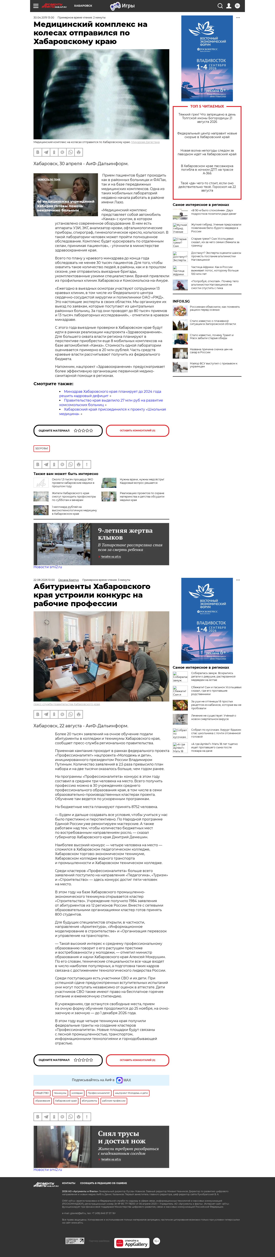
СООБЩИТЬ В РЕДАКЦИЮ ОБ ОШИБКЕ (103, 1183)
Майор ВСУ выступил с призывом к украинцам (213, 365)
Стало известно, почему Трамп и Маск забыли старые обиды (212, 337)
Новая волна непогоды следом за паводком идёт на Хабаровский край (207, 152)
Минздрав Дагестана (145, 142)
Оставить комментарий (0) (137, 430)
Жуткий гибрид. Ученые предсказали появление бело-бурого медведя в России (216, 228)
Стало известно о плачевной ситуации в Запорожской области (213, 323)
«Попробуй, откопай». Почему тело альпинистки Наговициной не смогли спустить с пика (215, 285)
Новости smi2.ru (48, 567)
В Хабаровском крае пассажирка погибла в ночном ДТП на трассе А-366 (207, 169)
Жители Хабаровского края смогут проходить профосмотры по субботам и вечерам (74, 497)
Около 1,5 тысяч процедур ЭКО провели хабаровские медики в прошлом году (73, 483)
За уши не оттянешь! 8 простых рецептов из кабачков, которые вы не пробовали (216, 705)
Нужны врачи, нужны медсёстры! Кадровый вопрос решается (142, 481)
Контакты (68, 1183)
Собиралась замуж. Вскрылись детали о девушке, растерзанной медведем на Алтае (213, 676)
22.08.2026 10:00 (44, 579)
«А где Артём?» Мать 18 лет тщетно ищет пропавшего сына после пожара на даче (214, 747)
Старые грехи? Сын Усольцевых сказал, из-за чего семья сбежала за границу (215, 242)
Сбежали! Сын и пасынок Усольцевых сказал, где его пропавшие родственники (216, 691)
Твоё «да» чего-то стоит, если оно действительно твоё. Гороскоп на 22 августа (207, 186)
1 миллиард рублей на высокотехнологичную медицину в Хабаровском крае (74, 510)
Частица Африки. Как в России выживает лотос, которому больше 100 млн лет (214, 270)
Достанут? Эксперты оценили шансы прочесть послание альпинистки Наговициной (216, 256)
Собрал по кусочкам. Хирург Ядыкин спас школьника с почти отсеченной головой (216, 733)
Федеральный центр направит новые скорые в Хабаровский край (207, 135)
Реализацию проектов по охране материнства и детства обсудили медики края (142, 497)
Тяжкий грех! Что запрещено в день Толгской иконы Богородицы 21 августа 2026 (207, 118)
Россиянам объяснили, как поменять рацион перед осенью (215, 308)
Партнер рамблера (99, 1241)
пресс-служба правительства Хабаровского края (67, 704)
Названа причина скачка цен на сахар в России (211, 351)
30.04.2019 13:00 (44, 17)
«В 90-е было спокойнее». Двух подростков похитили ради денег (214, 212)
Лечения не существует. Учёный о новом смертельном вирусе (213, 717)
